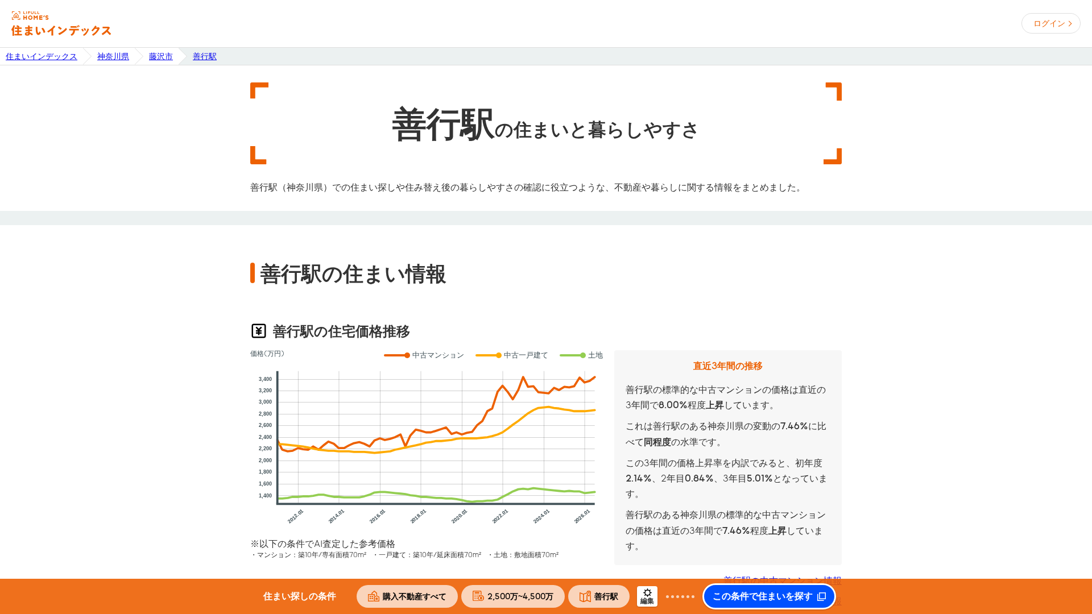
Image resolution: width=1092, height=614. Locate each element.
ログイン (1049, 23)
